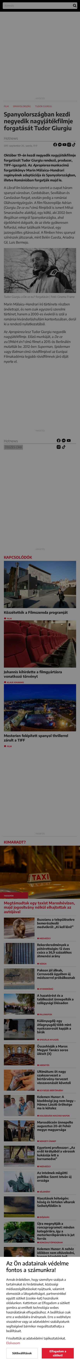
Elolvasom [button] (13, 1343)
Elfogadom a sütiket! (58, 1353)
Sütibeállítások (22, 1353)
